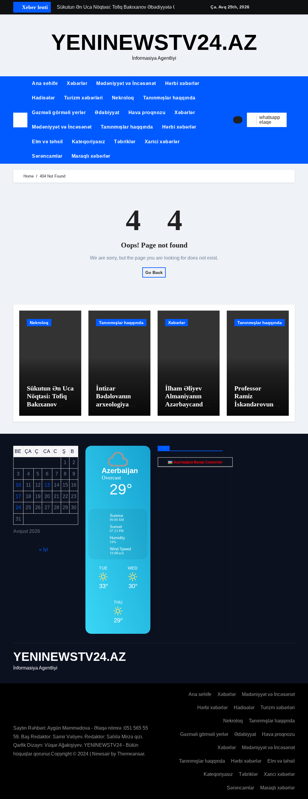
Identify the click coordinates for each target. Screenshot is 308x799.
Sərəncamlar (47, 156)
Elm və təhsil (47, 141)
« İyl (43, 549)
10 (18, 485)
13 (47, 485)
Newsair (101, 753)
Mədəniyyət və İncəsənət (126, 83)
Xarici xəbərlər (162, 141)
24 (18, 507)
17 (18, 496)
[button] (293, 120)
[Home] (20, 120)
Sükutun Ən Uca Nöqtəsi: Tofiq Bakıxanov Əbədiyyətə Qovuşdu (50, 404)
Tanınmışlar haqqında (169, 97)
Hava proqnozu (147, 112)
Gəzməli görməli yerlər (59, 112)
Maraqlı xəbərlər (91, 156)
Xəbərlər (77, 83)
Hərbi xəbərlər (182, 83)
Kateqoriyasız (88, 141)
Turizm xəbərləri (83, 97)
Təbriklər (125, 141)
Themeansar (130, 753)
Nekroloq (123, 97)
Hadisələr (43, 97)
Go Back (154, 272)
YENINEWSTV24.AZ (154, 42)
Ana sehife (45, 83)
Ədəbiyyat (107, 112)
